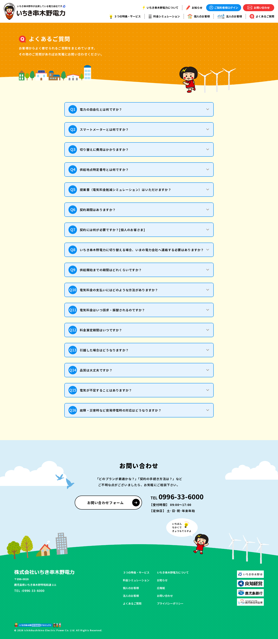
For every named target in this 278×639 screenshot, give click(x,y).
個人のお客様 (131, 588)
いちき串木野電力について (173, 572)
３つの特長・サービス (136, 572)
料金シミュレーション (136, 580)
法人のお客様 (131, 596)
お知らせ (162, 580)
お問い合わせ (165, 596)
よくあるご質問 (132, 603)
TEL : (29, 590)
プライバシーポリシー (170, 603)
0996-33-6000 (176, 496)
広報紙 (161, 588)
